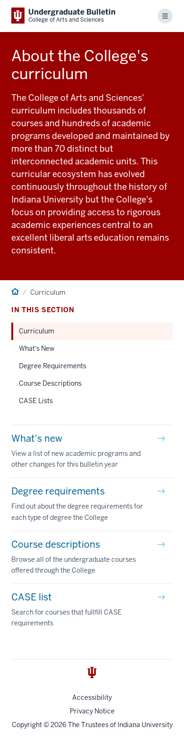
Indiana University (145, 725)
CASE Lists (36, 401)
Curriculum (36, 331)
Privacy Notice (92, 711)
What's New (37, 348)
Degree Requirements (52, 366)
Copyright (27, 725)
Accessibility (92, 697)
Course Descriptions (50, 383)
